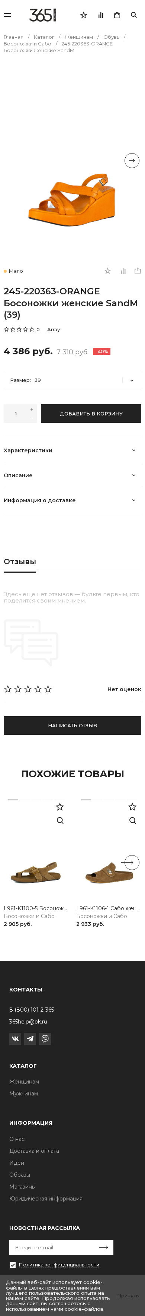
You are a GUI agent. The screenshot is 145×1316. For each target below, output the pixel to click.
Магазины (22, 1186)
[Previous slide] (13, 160)
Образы (19, 1174)
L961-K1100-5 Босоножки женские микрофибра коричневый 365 (36, 908)
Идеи (16, 1163)
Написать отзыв (72, 725)
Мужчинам (23, 1093)
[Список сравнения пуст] (100, 14)
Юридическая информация (46, 1198)
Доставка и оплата (34, 1151)
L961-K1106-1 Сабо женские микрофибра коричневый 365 (108, 908)
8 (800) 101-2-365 (31, 1009)
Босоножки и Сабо (29, 916)
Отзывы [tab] (20, 561)
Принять (128, 1295)
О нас (17, 1139)
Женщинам (24, 1081)
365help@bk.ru (28, 1021)
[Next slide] (132, 160)
